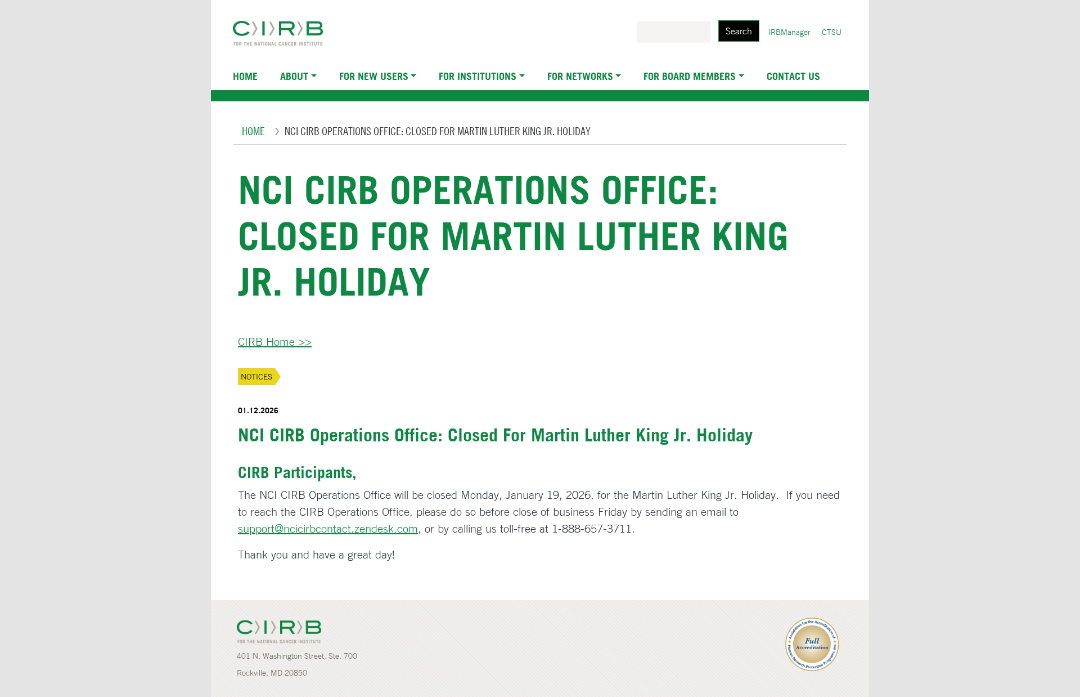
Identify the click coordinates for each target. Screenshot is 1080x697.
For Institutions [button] (477, 76)
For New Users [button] (373, 76)
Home (245, 76)
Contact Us (793, 76)
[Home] (282, 33)
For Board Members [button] (690, 76)
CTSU (832, 32)
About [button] (294, 76)
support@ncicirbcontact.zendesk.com (328, 528)
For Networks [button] (580, 76)
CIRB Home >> (275, 341)
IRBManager (789, 32)
